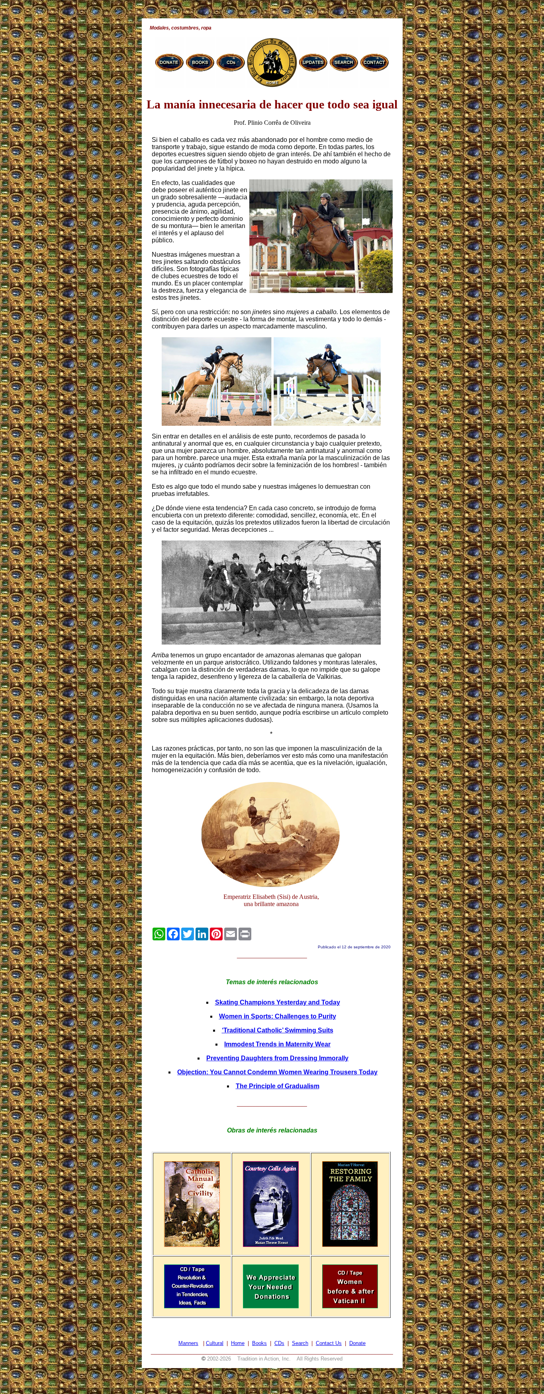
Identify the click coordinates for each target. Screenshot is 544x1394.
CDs (279, 1343)
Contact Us (329, 1343)
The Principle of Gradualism (277, 1086)
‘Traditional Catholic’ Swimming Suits (277, 1030)
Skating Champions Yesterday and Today (277, 1002)
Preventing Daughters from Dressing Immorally (277, 1058)
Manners (188, 1343)
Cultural (214, 1343)
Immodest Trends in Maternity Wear (277, 1044)
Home (238, 1343)
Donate (357, 1343)
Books (259, 1343)
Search (300, 1343)
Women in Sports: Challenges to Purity (277, 1016)
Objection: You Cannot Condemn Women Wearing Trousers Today (277, 1072)
